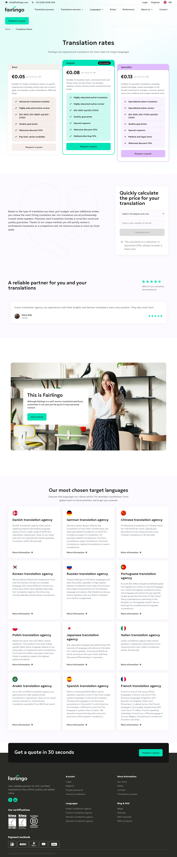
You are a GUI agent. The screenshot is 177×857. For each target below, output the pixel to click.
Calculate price (142, 232)
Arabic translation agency (78, 808)
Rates (113, 9)
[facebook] (10, 800)
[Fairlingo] (14, 9)
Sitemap (121, 812)
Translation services (71, 9)
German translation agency (79, 817)
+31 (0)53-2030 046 (45, 2)
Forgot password (74, 790)
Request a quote (17, 21)
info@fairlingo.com (18, 2)
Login (145, 2)
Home (7, 29)
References (128, 9)
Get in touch (37, 417)
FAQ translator (124, 821)
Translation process (44, 9)
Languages (95, 9)
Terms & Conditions (75, 794)
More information (21, 552)
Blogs (120, 808)
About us (145, 9)
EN (170, 2)
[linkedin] (15, 800)
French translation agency (79, 812)
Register (155, 2)
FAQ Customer (124, 817)
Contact (163, 9)
